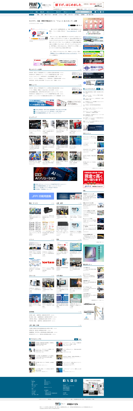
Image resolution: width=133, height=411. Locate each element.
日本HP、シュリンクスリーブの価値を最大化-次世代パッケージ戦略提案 (94, 118)
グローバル (70, 14)
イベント (60, 14)
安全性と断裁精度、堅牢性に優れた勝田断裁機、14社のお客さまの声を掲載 (51, 109)
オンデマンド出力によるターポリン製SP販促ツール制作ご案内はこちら (50, 111)
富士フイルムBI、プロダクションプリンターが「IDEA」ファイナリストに (94, 109)
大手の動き (77, 14)
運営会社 (49, 399)
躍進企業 (42, 12)
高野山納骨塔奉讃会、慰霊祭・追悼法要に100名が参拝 (94, 92)
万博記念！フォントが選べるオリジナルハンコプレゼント (63, 53)
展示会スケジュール (68, 12)
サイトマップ (101, 9)
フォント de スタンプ (72, 31)
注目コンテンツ (50, 12)
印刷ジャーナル (48, 391)
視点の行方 (58, 12)
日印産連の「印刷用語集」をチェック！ (44, 189)
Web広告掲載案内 (66, 390)
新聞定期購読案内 (66, 387)
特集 (37, 12)
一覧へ (80, 69)
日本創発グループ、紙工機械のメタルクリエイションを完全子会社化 (94, 102)
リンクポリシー (66, 399)
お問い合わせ (90, 9)
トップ (31, 12)
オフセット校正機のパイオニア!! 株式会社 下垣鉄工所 (46, 187)
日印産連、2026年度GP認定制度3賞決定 (93, 104)
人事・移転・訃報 (90, 14)
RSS (93, 399)
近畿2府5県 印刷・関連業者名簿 (51, 393)
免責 (71, 399)
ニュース (32, 380)
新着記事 (33, 381)
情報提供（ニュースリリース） (69, 385)
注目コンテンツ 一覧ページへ (98, 168)
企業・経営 (55, 14)
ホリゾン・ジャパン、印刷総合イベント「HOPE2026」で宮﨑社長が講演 (92, 112)
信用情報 (82, 14)
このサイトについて (42, 399)
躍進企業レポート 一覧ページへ (98, 300)
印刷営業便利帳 (48, 394)
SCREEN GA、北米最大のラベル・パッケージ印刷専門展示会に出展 (94, 115)
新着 (38, 14)
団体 (65, 14)
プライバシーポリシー (57, 399)
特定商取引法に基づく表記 (79, 399)
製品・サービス (48, 14)
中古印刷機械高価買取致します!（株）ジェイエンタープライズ (48, 112)
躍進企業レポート (47, 383)
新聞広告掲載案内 (66, 388)
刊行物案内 (96, 9)
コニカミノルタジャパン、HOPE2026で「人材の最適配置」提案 (94, 99)
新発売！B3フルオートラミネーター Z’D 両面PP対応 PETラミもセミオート (51, 184)
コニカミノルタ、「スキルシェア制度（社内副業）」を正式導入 (94, 96)
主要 (42, 14)
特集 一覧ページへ (100, 242)
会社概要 (85, 9)
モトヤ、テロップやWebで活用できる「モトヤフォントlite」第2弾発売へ (94, 122)
